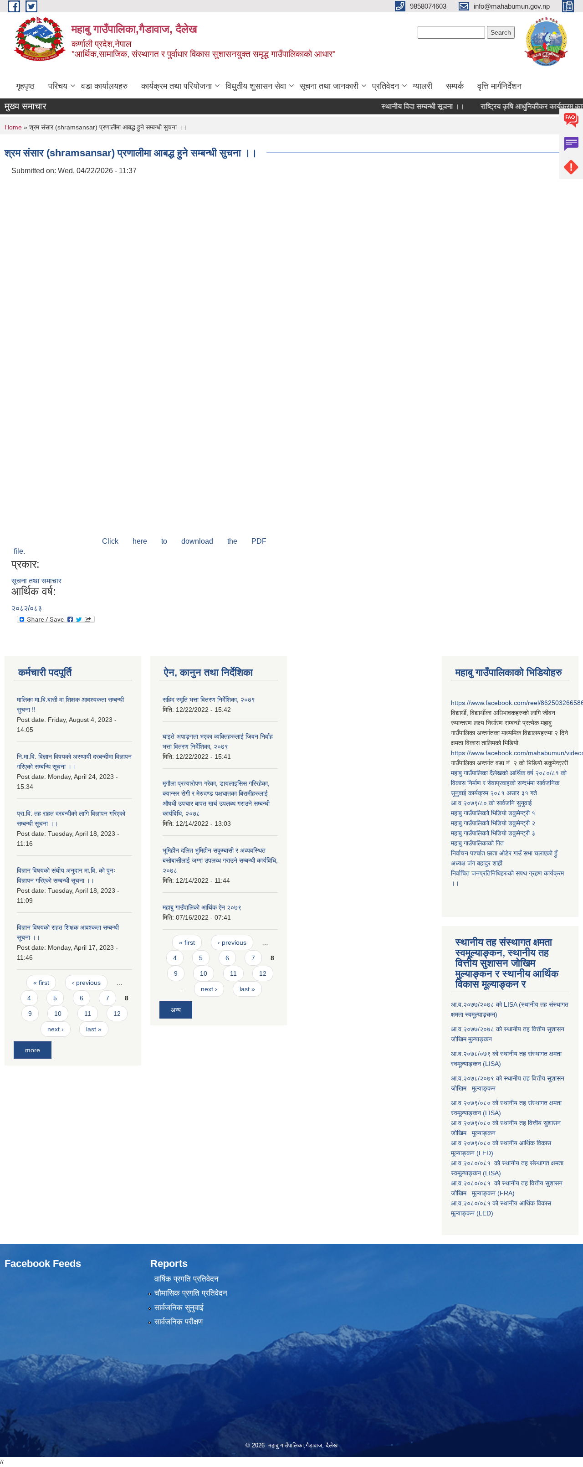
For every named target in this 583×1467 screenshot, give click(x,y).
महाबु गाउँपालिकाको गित (478, 843)
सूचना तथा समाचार (36, 581)
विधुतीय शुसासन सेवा (255, 86)
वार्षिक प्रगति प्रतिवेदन (186, 1279)
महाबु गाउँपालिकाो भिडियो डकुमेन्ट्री (491, 813)
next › (55, 1029)
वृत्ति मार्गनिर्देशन (499, 86)
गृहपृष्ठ (25, 86)
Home (13, 127)
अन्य (176, 1010)
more (32, 1050)
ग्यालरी (422, 86)
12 (117, 1013)
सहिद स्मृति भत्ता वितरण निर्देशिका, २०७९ (209, 699)
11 (87, 1013)
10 (57, 1013)
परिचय (57, 86)
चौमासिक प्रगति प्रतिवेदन (190, 1293)
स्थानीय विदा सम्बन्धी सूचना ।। (403, 106)
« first (41, 982)
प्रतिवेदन (385, 86)
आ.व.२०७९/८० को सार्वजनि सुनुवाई (491, 803)
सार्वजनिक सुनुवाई (179, 1307)
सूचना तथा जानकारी (329, 86)
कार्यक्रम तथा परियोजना (176, 86)
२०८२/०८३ (26, 608)
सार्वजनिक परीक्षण (178, 1322)
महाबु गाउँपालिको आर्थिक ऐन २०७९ (202, 907)
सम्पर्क (455, 86)
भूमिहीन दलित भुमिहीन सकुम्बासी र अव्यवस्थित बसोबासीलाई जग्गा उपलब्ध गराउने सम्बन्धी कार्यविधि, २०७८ (220, 860)
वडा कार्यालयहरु (104, 86)
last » (94, 1029)
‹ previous (86, 982)
